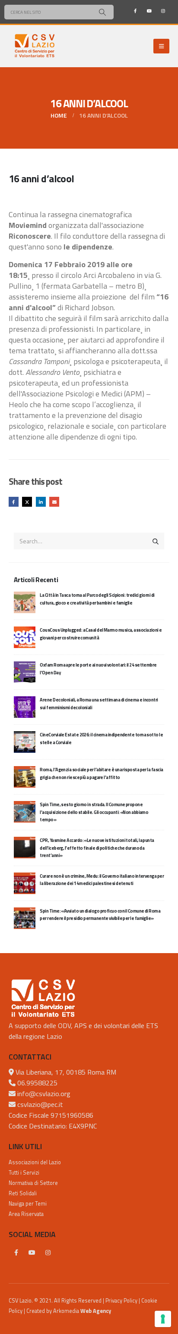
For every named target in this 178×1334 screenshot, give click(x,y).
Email (54, 502)
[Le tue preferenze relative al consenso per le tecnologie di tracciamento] (163, 1319)
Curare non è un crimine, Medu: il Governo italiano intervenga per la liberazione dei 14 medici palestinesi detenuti (102, 880)
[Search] (102, 12)
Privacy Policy (121, 1301)
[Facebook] (135, 11)
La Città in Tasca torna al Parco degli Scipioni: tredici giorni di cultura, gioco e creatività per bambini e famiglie (97, 599)
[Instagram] (163, 11)
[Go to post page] (24, 601)
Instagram (47, 1252)
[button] (161, 46)
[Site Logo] (34, 46)
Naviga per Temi (28, 1204)
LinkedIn (41, 502)
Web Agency (95, 1311)
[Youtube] (149, 11)
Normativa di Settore (33, 1183)
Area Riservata (26, 1214)
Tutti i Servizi (24, 1173)
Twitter (27, 502)
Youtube (31, 1252)
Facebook (14, 502)
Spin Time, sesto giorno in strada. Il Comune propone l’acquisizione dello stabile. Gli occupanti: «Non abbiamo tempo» (94, 812)
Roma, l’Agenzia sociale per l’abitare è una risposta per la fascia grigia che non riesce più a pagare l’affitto (101, 773)
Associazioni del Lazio (35, 1162)
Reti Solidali (23, 1193)
